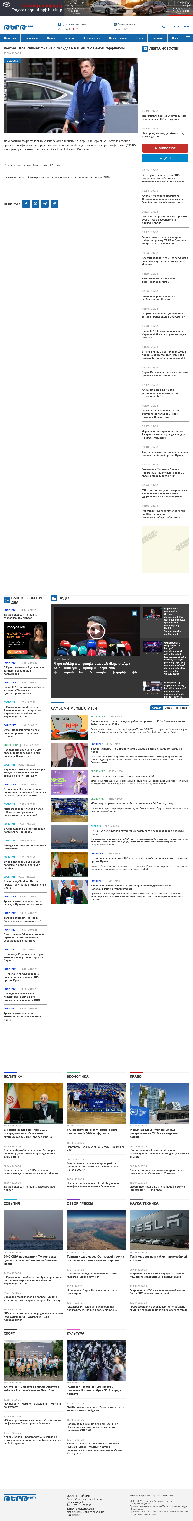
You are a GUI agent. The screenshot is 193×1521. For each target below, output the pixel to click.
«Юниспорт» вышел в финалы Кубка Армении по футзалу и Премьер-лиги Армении (32, 1422)
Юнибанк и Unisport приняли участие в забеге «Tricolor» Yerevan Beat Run (32, 1388)
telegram (45, 204)
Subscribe (167, 148)
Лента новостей (164, 48)
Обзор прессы (80, 1203)
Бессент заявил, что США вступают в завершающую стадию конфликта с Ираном (165, 261)
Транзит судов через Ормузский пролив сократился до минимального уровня (95, 1258)
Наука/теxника (144, 1203)
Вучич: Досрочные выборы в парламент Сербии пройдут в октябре (22, 865)
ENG (186, 26)
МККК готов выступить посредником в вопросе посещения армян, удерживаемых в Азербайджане (165, 493)
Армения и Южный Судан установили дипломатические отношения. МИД (160, 393)
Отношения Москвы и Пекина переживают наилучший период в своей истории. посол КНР (163, 472)
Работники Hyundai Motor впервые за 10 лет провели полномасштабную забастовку (163, 514)
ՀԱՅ (176, 26)
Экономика (11, 745)
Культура (75, 1333)
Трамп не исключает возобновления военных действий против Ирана (165, 453)
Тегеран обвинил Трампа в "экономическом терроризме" (22, 919)
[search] (164, 26)
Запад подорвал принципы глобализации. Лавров (158, 297)
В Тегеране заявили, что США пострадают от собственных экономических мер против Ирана (163, 178)
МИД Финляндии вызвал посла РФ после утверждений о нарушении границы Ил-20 (23, 812)
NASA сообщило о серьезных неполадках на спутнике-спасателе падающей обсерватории (158, 1308)
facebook (26, 204)
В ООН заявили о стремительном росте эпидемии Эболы (24, 830)
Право (136, 1077)
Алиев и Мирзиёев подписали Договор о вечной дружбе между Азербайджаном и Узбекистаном (162, 199)
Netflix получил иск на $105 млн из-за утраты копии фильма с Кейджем (95, 1409)
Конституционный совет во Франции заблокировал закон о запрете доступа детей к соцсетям (159, 1153)
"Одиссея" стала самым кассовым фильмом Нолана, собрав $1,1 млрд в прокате (94, 1390)
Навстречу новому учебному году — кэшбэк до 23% (164, 135)
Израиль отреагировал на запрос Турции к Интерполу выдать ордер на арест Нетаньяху (163, 434)
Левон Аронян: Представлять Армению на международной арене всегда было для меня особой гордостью (32, 1440)
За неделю (181, 708)
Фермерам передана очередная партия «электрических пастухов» (92, 1275)
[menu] (188, 38)
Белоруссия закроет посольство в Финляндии (25, 847)
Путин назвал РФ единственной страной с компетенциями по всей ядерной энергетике (24, 937)
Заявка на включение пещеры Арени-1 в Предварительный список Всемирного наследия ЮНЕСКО (92, 1427)
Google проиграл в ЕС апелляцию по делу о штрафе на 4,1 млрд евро (157, 1188)
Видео (64, 598)
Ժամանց (13, 60)
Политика (10, 610)
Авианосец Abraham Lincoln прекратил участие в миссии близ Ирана (25, 884)
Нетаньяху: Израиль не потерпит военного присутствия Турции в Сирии (24, 957)
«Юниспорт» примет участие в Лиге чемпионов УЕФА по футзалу (164, 117)
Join (167, 158)
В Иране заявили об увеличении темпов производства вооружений (163, 315)
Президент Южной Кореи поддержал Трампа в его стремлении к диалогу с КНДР (22, 996)
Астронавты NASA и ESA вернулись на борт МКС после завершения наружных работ (157, 1275)
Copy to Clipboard (54, 204)
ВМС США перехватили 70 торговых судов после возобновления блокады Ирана (164, 219)
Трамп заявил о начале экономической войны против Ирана (22, 1016)
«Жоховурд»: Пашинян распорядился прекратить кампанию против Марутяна (92, 1308)
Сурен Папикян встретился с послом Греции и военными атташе (165, 374)
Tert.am (18, 27)
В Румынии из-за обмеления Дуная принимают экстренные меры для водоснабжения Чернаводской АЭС (164, 355)
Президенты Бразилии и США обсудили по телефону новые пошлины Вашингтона (160, 413)
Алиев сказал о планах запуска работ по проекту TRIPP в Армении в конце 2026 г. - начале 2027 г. (165, 240)
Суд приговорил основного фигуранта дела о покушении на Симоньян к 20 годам (158, 1172)
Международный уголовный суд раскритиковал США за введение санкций (154, 1133)
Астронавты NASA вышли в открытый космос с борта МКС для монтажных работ (159, 1292)
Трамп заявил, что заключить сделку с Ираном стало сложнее (24, 903)
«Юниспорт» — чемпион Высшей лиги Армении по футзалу (33, 1405)
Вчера (168, 708)
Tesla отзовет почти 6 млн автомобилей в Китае (158, 280)
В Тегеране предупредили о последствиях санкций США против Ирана (21, 977)
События (9, 702)
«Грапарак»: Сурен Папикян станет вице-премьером (92, 1292)
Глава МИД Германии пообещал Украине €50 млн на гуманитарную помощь (164, 334)
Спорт (9, 1333)
